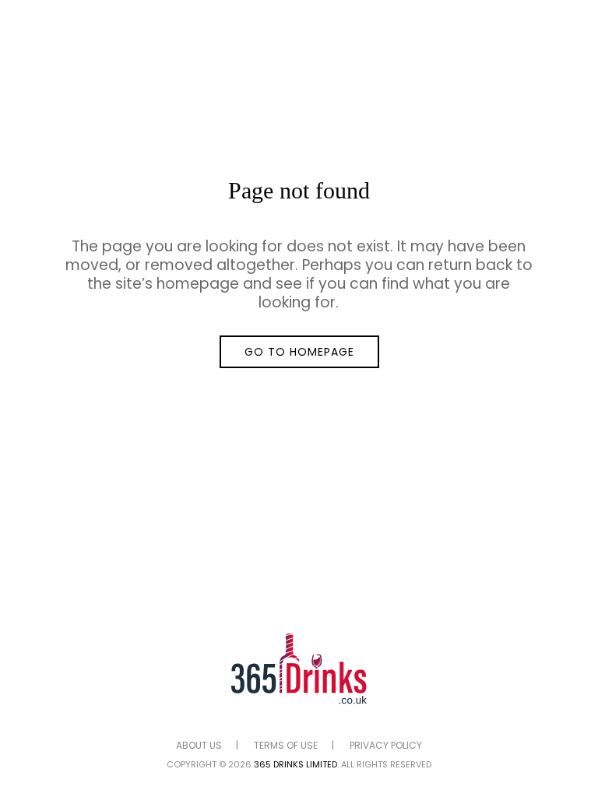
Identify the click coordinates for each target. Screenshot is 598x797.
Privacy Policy (386, 745)
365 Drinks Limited (295, 764)
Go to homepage (299, 352)
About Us (199, 745)
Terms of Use (286, 745)
